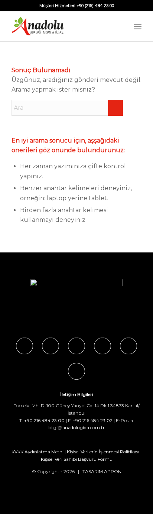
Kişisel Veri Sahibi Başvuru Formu (77, 459)
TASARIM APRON (101, 471)
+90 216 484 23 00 (44, 420)
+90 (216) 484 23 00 (95, 5)
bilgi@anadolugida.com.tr (76, 427)
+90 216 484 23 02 (93, 420)
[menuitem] (121, 26)
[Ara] (121, 26)
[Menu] (137, 26)
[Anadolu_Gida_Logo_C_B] (63, 26)
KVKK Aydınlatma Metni (38, 451)
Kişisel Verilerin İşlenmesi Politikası (103, 451)
